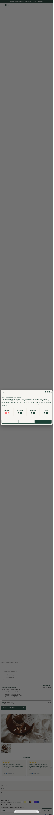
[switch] (20, 413)
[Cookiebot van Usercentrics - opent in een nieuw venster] (45, 392)
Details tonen (46, 417)
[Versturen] (37, 812)
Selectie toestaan (26, 421)
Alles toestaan (43, 421)
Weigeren (10, 421)
